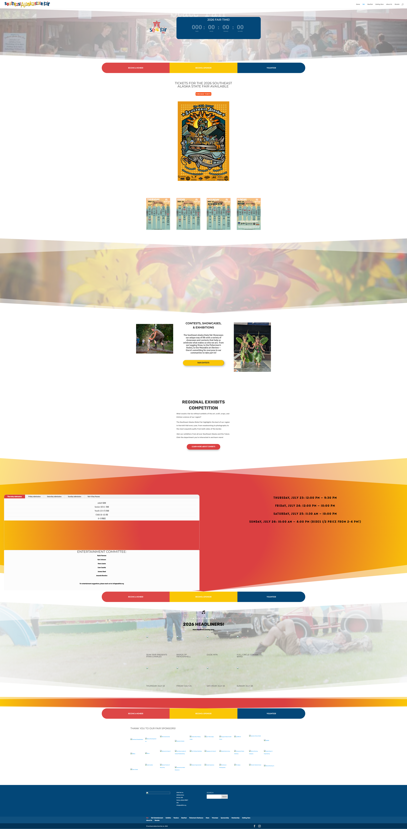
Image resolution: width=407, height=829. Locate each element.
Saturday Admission (54, 496)
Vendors (176, 818)
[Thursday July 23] (158, 669)
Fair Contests (203, 362)
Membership (235, 818)
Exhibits (168, 818)
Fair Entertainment (157, 818)
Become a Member (135, 68)
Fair (363, 4)
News (207, 818)
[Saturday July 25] (219, 669)
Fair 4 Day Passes (94, 496)
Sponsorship (225, 818)
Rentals (397, 4)
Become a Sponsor (203, 68)
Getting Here (379, 4)
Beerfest (370, 4)
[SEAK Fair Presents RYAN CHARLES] (158, 637)
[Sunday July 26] (249, 669)
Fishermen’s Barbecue (196, 818)
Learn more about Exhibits (203, 446)
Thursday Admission (14, 496)
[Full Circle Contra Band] (249, 637)
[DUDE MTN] (219, 637)
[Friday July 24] (188, 669)
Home (358, 4)
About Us (389, 4)
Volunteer (271, 68)
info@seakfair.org (181, 805)
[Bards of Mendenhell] (188, 637)
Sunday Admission (74, 496)
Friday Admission (34, 496)
